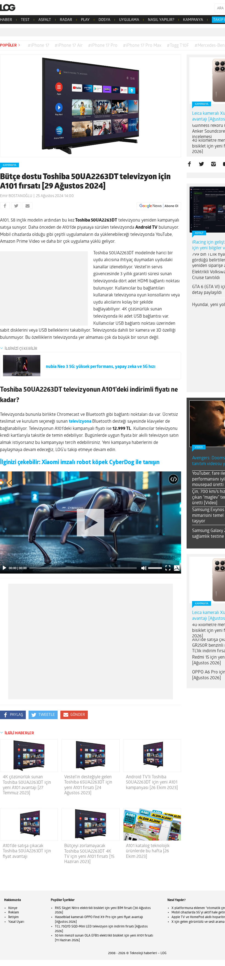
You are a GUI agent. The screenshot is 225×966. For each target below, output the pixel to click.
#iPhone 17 (38, 45)
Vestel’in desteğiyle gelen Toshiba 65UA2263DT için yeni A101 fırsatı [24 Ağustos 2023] (88, 785)
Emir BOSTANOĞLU (16, 196)
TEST (25, 20)
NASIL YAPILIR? (161, 20)
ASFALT (44, 20)
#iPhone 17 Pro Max (142, 45)
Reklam (13, 912)
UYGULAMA (129, 20)
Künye (12, 908)
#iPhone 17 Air (69, 45)
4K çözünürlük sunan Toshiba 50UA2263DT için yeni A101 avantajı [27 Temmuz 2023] (27, 785)
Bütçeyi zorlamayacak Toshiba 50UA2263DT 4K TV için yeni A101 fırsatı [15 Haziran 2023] (89, 854)
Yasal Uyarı (16, 922)
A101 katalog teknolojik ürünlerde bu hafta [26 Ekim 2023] (148, 851)
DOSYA (104, 20)
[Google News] (159, 206)
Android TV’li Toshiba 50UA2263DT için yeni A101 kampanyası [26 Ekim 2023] (152, 782)
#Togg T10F (178, 45)
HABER (6, 20)
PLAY (85, 20)
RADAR (66, 20)
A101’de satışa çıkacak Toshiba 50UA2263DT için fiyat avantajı (27, 851)
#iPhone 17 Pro (102, 45)
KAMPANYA (193, 20)
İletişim (13, 917)
